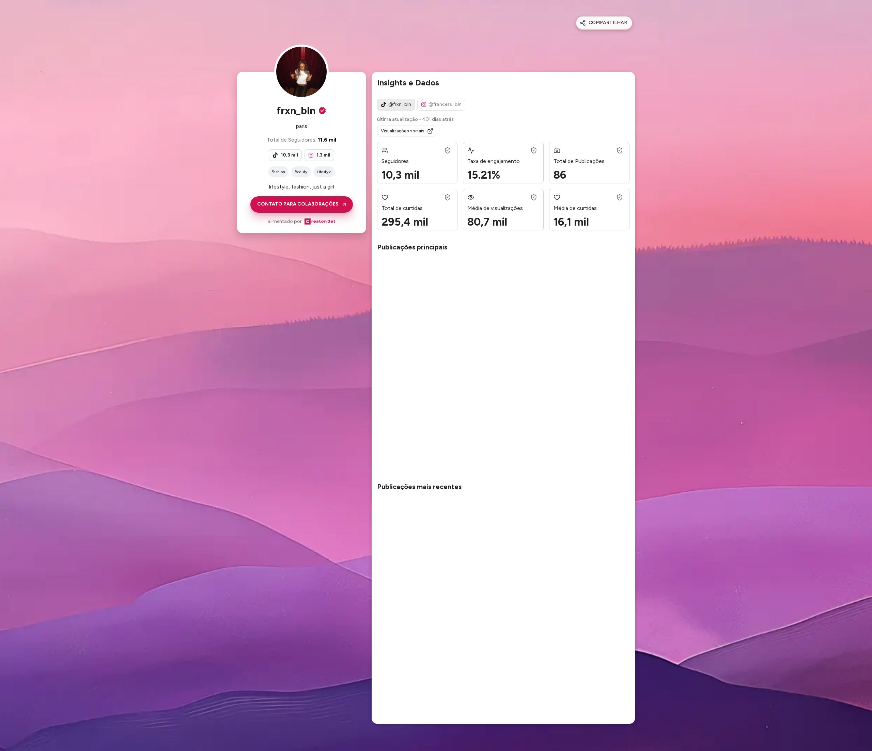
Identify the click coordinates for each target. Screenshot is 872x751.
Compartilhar (608, 23)
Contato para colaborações (298, 204)
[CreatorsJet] (320, 221)
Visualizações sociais (402, 130)
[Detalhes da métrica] (447, 150)
